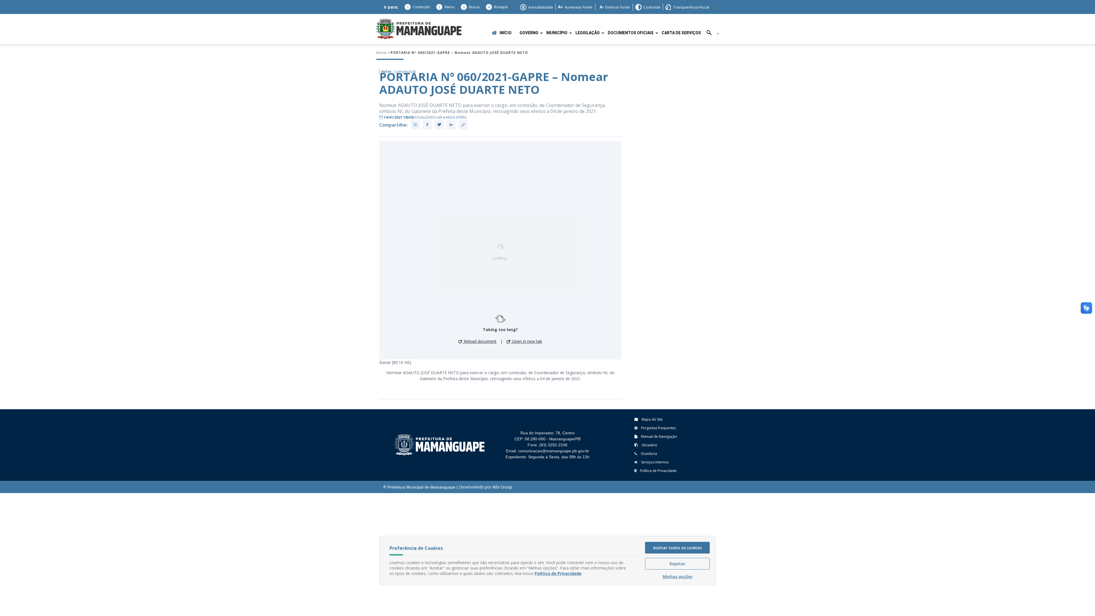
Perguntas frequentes (658, 427)
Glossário (649, 445)
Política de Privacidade (658, 470)
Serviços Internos (654, 462)
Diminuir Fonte (617, 7)
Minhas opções (677, 576)
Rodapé (498, 6)
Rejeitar (677, 563)
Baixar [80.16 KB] (395, 362)
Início (506, 33)
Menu (446, 6)
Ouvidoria (648, 453)
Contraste (651, 7)
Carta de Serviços (681, 33)
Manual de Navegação (658, 436)
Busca (471, 6)
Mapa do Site (652, 419)
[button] (710, 33)
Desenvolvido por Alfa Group (485, 487)
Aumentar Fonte (578, 7)
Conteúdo (418, 6)
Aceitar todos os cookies (677, 547)
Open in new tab (526, 341)
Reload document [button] (479, 341)
